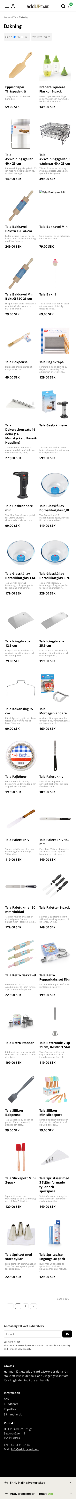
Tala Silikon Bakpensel (14, 1112)
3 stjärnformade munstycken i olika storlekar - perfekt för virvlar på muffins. (54, 1199)
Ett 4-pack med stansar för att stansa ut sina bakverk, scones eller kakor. (20, 1054)
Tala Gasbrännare (53, 425)
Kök (14, 17)
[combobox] (41, 36)
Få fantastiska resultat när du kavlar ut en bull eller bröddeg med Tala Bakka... (20, 238)
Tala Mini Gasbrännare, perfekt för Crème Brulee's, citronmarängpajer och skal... (20, 518)
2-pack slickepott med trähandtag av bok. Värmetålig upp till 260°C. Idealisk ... (20, 1199)
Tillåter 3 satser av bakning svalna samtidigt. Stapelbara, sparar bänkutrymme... (53, 171)
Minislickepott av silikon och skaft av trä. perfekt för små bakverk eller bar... (53, 1122)
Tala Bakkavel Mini (54, 227)
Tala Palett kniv (51, 776)
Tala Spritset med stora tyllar (18, 1256)
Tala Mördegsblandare (53, 711)
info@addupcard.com (25, 1449)
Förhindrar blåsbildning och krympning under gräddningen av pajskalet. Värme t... (20, 784)
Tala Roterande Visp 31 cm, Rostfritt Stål (54, 1045)
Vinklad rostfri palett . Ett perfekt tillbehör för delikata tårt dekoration (53, 784)
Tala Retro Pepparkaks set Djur (55, 977)
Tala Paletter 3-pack (54, 907)
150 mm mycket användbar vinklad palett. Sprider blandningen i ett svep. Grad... (20, 919)
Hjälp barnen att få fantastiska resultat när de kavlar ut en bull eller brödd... (20, 306)
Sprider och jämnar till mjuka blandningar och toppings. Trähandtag (19, 851)
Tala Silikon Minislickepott (50, 1112)
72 (26, 37)
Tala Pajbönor (16, 776)
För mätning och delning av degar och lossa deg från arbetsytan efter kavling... (53, 369)
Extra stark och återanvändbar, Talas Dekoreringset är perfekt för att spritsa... (20, 1266)
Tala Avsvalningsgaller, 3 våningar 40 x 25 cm (54, 159)
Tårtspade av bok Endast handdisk (17, 97)
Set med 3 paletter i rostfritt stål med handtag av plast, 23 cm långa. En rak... (54, 919)
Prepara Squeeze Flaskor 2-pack (52, 89)
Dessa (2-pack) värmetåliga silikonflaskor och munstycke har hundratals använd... (54, 99)
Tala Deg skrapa (51, 362)
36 (18, 37)
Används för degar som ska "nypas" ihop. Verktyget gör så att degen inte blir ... (54, 721)
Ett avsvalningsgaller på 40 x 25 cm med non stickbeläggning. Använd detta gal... (20, 171)
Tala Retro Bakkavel (20, 975)
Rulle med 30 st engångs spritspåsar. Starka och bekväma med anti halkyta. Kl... (53, 1267)
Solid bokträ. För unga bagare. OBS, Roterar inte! (54, 237)
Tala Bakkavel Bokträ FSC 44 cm (18, 229)
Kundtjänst (11, 1404)
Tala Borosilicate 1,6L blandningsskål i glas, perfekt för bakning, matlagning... (19, 585)
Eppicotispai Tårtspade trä (15, 89)
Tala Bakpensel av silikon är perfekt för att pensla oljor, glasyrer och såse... (19, 1122)
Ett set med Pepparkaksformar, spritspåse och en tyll (54, 985)
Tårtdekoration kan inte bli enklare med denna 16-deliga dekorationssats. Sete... (19, 450)
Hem (7, 17)
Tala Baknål (48, 294)
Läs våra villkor (12, 1341)
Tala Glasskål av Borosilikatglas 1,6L (20, 575)
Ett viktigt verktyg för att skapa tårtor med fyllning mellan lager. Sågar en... (20, 721)
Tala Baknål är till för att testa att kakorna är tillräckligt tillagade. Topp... (54, 306)
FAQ (6, 1398)
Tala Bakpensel (16, 362)
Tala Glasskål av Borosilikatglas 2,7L (54, 575)
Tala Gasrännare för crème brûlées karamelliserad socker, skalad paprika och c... (54, 450)
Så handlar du (13, 1414)
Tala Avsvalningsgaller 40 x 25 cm (19, 159)
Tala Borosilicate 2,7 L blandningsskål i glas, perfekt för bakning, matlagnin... (54, 518)
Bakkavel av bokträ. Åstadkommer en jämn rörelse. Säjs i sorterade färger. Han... (20, 987)
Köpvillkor (10, 1409)
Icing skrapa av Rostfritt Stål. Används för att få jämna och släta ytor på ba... (19, 653)
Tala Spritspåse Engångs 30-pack (52, 1256)
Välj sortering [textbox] (39, 36)
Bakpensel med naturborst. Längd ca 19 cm (19, 368)
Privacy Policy (63, 1345)
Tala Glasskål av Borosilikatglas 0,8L (54, 508)
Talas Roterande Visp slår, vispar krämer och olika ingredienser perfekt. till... (52, 1054)
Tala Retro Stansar (19, 1043)
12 (10, 37)
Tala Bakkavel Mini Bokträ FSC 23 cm (19, 296)
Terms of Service (16, 1348)
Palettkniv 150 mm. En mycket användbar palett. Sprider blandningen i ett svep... (54, 851)
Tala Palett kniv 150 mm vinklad (20, 909)
